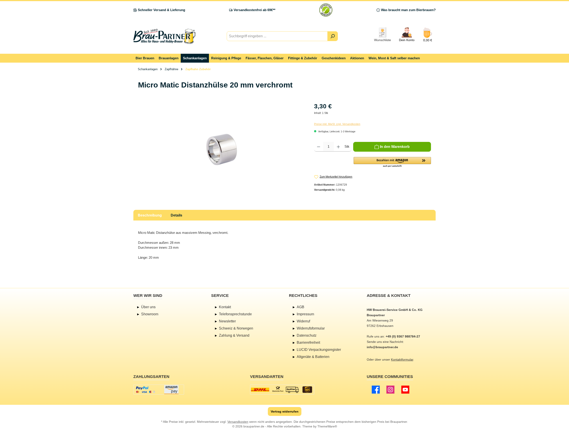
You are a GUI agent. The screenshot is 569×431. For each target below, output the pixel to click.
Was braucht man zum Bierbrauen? (408, 10)
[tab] (149, 215)
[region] (222, 149)
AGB (300, 307)
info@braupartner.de (382, 347)
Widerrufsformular (311, 328)
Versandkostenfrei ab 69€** (254, 10)
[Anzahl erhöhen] (338, 147)
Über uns (148, 307)
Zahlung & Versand (234, 335)
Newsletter (227, 321)
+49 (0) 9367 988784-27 (403, 336)
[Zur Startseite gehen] (164, 36)
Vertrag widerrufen (285, 411)
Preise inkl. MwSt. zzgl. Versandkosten (337, 124)
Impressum (305, 314)
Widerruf (303, 321)
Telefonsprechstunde (235, 314)
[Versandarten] (282, 390)
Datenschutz (307, 335)
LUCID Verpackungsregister (319, 350)
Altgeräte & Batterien (313, 357)
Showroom (149, 314)
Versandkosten (237, 421)
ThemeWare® (327, 426)
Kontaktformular (402, 359)
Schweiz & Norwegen (236, 328)
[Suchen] (332, 36)
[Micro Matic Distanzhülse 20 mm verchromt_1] (221, 149)
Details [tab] (176, 215)
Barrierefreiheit (308, 342)
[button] (392, 162)
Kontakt (225, 307)
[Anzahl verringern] (318, 147)
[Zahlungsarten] (158, 390)
